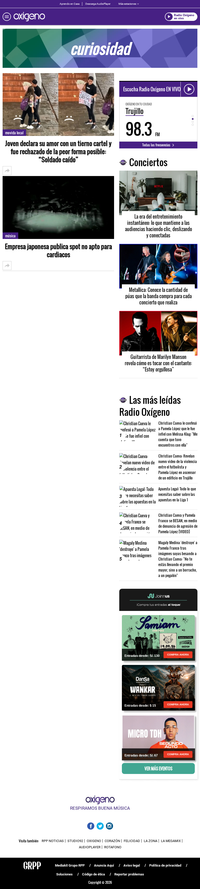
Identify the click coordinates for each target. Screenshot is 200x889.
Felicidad (132, 841)
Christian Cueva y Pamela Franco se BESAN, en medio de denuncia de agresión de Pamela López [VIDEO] (177, 523)
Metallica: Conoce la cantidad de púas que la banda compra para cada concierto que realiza (158, 296)
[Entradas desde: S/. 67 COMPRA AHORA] (158, 737)
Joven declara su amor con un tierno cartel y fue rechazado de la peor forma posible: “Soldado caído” (58, 151)
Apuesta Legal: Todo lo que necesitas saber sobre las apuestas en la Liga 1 (177, 494)
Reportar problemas (129, 874)
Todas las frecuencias (156, 144)
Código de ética (93, 874)
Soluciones (64, 874)
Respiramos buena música (100, 808)
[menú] (7, 17)
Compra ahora (178, 654)
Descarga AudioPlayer (97, 3)
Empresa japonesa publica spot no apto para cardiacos (58, 250)
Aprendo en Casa (69, 3)
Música (10, 235)
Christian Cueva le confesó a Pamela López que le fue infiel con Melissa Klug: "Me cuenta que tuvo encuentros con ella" (177, 434)
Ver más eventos (158, 768)
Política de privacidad (165, 865)
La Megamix (171, 841)
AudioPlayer (90, 847)
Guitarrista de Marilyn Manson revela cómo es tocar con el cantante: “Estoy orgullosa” (158, 363)
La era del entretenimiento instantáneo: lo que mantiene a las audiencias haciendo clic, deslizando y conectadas (158, 226)
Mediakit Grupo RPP (70, 865)
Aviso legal (131, 865)
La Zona (150, 841)
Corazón (112, 841)
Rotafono (112, 847)
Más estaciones (127, 3)
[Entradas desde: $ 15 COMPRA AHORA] (158, 687)
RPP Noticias (53, 841)
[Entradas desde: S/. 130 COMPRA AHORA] (158, 637)
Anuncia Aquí (104, 865)
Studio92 (75, 841)
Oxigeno (94, 841)
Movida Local (14, 132)
